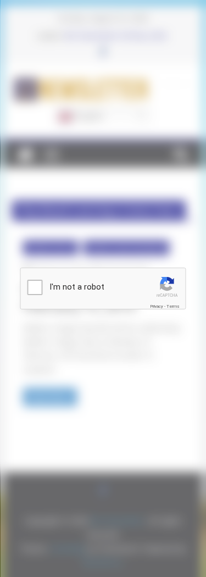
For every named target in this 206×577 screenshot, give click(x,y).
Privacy (156, 306)
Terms (173, 306)
